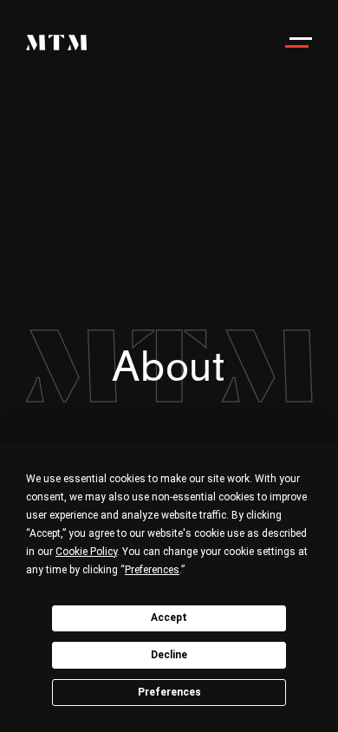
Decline (169, 655)
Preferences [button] (152, 570)
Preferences (169, 692)
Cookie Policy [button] (86, 552)
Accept (169, 617)
